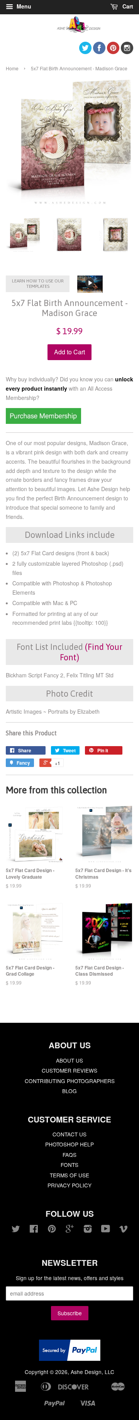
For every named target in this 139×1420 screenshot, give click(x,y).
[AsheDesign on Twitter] (85, 51)
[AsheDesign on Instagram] (127, 51)
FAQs (69, 1154)
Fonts (69, 1164)
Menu (23, 6)
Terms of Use (69, 1175)
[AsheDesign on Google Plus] (69, 1230)
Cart (127, 6)
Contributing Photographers (70, 1081)
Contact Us (69, 1134)
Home (12, 68)
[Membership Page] (43, 421)
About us (69, 1060)
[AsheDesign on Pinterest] (113, 51)
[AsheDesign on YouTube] (105, 1230)
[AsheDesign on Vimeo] (123, 1230)
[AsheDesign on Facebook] (99, 51)
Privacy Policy (69, 1185)
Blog (69, 1091)
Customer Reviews (69, 1070)
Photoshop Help (69, 1144)
